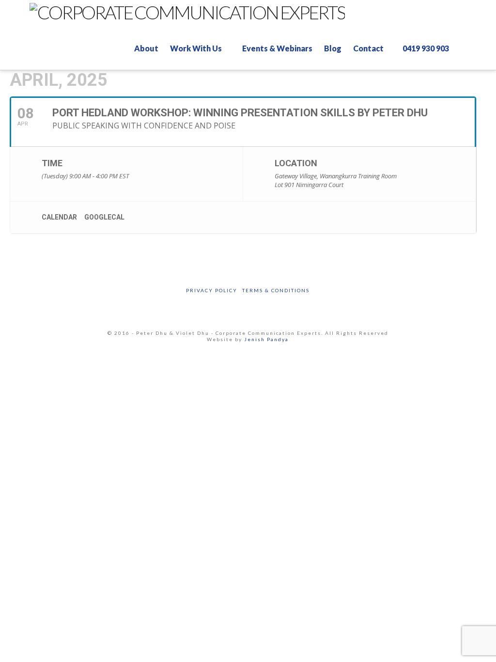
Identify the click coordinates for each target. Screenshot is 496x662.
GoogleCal (104, 217)
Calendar (59, 217)
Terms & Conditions (276, 290)
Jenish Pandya (266, 339)
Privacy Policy (211, 290)
